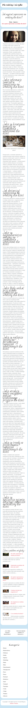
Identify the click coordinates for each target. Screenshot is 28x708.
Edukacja (5, 653)
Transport (5, 684)
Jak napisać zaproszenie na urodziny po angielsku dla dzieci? (13, 578)
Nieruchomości (6, 667)
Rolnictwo (5, 679)
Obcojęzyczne (6, 669)
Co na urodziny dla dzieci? (17, 613)
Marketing (5, 660)
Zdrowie (5, 696)
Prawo (4, 674)
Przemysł (5, 676)
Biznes (4, 648)
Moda (4, 662)
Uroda (4, 688)
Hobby (4, 655)
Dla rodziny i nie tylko (12, 5)
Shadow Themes (14, 703)
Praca (4, 672)
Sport (4, 681)
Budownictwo (6, 650)
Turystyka (5, 686)
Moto (4, 664)
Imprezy (5, 657)
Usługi (4, 691)
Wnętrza (5, 693)
